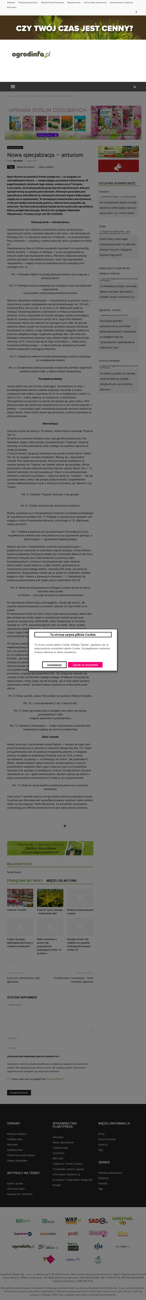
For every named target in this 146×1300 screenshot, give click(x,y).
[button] (134, 87)
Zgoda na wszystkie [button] (85, 665)
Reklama (11, 2)
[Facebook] (136, 12)
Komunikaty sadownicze (95, 2)
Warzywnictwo (74, 2)
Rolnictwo (11, 7)
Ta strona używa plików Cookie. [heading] (73, 635)
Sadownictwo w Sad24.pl (121, 2)
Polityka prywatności (28, 2)
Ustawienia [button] (54, 665)
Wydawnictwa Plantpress (52, 2)
